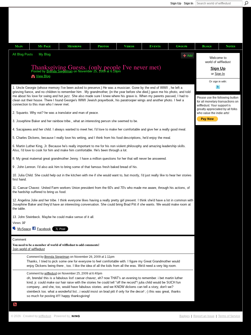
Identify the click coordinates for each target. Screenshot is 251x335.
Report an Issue (203, 316)
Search (246, 3)
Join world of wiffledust (29, 249)
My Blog (44, 54)
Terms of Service (229, 316)
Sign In (188, 3)
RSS (15, 304)
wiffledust (50, 273)
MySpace (24, 229)
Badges (184, 316)
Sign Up (175, 3)
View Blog (43, 76)
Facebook (44, 229)
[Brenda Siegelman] (20, 77)
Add (190, 55)
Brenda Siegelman (60, 71)
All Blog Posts (23, 54)
